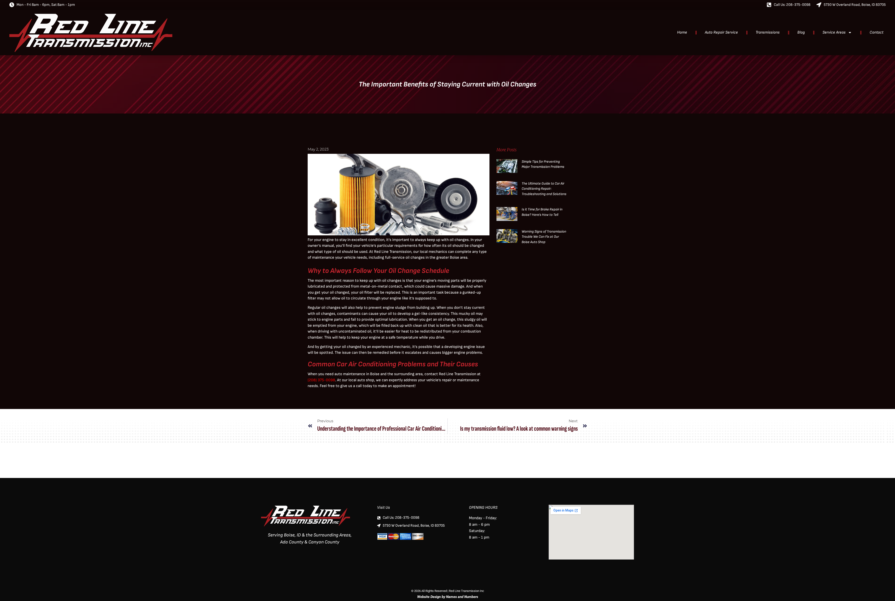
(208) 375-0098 (321, 380)
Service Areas (834, 32)
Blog (801, 32)
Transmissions (768, 32)
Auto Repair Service (721, 32)
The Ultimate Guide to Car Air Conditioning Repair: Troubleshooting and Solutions (544, 188)
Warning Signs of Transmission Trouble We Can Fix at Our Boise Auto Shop (544, 236)
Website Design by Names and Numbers (447, 597)
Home (682, 32)
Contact (876, 32)
